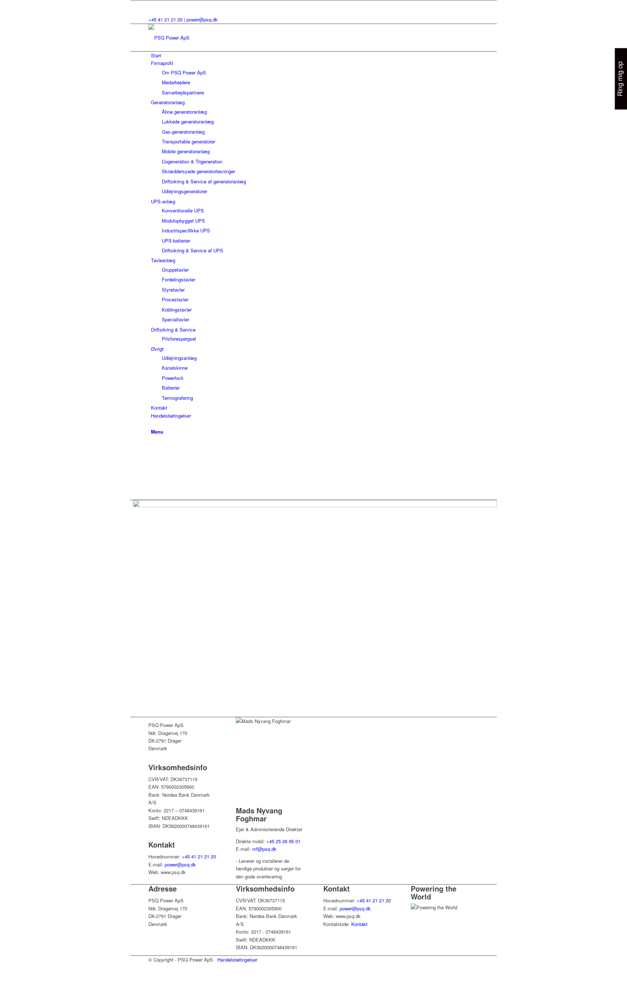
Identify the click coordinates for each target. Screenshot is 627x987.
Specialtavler (175, 319)
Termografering (177, 397)
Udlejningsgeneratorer (184, 191)
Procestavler (175, 299)
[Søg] (153, 423)
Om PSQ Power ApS (184, 72)
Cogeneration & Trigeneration (192, 161)
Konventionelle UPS (183, 210)
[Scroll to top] (132, 982)
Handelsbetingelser (171, 415)
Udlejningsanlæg (179, 357)
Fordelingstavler (178, 279)
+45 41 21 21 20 (165, 19)
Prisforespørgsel (179, 338)
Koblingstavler (177, 309)
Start (156, 55)
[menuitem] (315, 423)
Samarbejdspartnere (183, 92)
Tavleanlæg (163, 260)
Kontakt (159, 407)
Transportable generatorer (188, 141)
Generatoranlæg (168, 102)
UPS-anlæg (163, 201)
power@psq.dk (202, 19)
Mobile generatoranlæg (186, 151)
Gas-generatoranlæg (183, 131)
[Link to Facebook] (153, 4)
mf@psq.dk (264, 848)
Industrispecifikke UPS (186, 230)
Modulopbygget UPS (183, 220)
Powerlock (173, 377)
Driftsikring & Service (173, 329)
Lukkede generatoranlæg (188, 121)
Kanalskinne (175, 367)
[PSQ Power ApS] (202, 37)
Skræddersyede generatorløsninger (198, 171)
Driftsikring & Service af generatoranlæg (204, 181)
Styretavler (173, 289)
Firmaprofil (162, 63)
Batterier (171, 387)
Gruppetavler (175, 269)
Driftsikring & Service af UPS (192, 250)
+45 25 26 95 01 (283, 841)
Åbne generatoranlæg (184, 111)
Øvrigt (157, 348)
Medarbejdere (176, 82)
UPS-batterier (176, 240)
